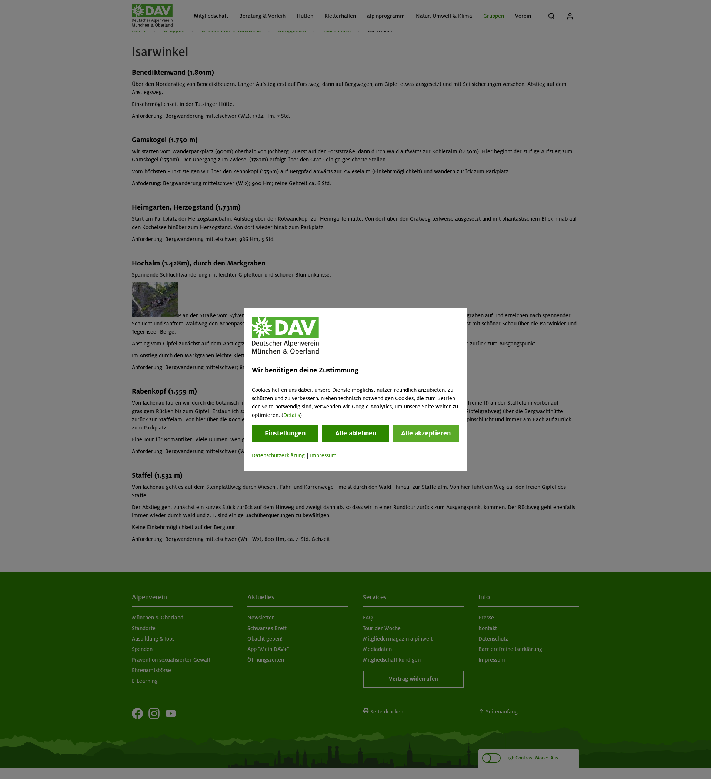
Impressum (323, 455)
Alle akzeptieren (426, 433)
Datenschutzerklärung (278, 455)
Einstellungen (285, 433)
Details (291, 415)
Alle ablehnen (355, 433)
